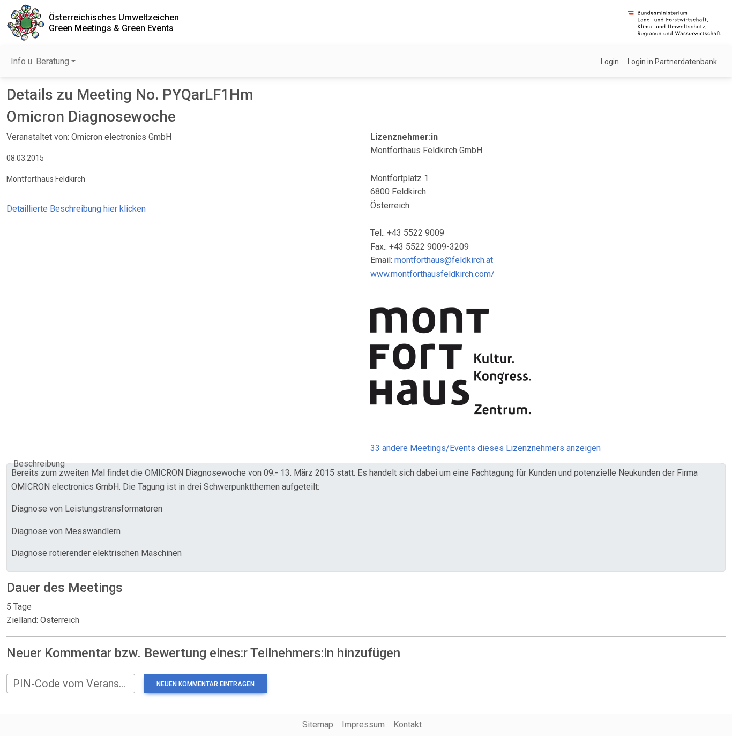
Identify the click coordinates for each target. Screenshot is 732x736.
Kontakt (407, 724)
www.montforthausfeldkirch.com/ (432, 274)
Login (610, 61)
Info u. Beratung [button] (40, 61)
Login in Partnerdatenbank (672, 61)
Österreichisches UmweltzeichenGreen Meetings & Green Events (114, 22)
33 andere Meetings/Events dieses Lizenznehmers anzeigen (485, 448)
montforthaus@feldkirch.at (443, 260)
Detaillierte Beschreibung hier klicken (76, 209)
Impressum (363, 724)
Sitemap (317, 724)
